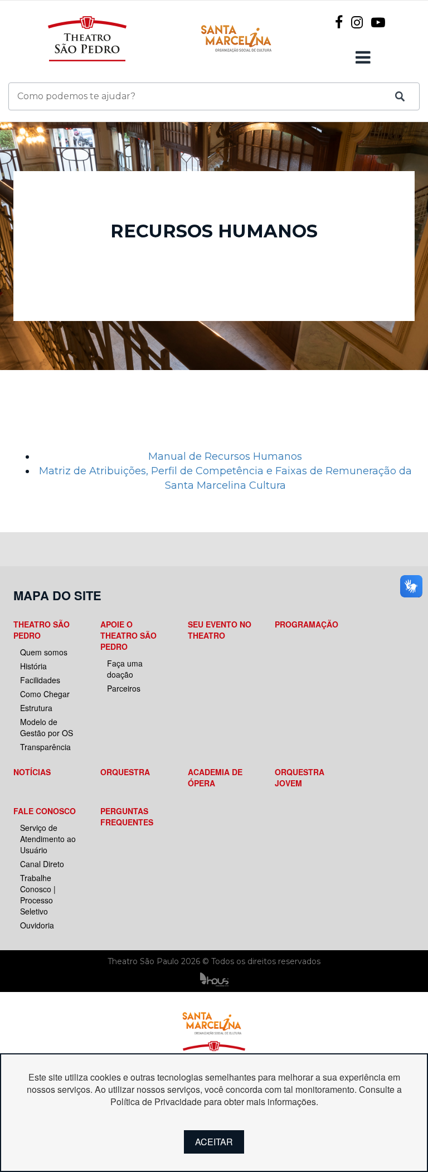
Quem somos (43, 652)
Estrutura (36, 707)
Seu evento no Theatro (219, 630)
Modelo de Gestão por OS (46, 727)
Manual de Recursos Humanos (225, 456)
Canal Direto (42, 863)
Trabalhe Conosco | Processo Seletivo (38, 894)
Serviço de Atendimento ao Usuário (48, 838)
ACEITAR (214, 1141)
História (33, 666)
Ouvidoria (37, 925)
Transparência (45, 746)
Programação (306, 624)
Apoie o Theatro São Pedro (128, 635)
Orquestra (125, 771)
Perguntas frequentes (126, 816)
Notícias (32, 771)
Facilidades (40, 679)
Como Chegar (45, 693)
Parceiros (123, 688)
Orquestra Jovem (299, 777)
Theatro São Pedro (41, 630)
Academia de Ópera (215, 777)
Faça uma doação (125, 669)
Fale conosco (44, 810)
